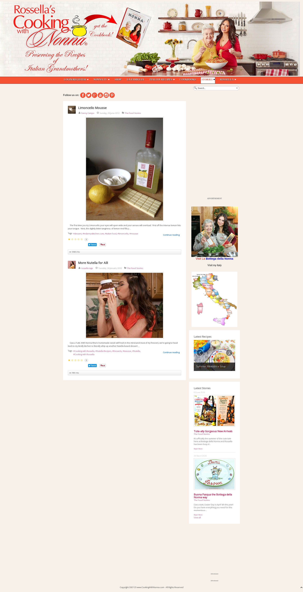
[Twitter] (89, 95)
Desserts (117, 351)
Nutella (137, 351)
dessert (78, 233)
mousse (134, 233)
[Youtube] (100, 95)
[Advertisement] (212, 148)
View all (197, 517)
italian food (111, 233)
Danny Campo (87, 113)
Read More (198, 448)
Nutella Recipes (104, 351)
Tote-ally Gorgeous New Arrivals (213, 431)
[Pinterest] (112, 95)
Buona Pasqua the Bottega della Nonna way (213, 496)
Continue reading (171, 234)
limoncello (123, 233)
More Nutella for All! (93, 263)
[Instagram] (106, 95)
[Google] (94, 95)
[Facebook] (83, 95)
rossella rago (87, 268)
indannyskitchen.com (94, 233)
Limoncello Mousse (92, 108)
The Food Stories (133, 113)
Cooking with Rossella (84, 351)
